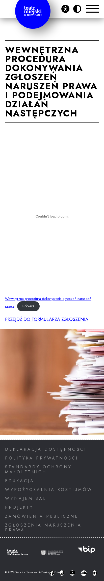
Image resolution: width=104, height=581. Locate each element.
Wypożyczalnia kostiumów (49, 489)
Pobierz (28, 306)
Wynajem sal (25, 498)
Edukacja (19, 480)
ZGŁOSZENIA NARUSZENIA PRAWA (43, 527)
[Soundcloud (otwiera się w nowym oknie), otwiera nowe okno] (84, 573)
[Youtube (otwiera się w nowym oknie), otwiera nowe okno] (72, 573)
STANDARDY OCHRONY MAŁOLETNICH (38, 469)
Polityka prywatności (41, 458)
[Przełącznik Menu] (92, 9)
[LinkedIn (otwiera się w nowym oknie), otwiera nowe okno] (94, 573)
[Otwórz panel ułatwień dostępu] (65, 9)
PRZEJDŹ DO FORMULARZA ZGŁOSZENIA (46, 319)
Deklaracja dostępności (46, 449)
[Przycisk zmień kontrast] (77, 9)
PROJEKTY (19, 507)
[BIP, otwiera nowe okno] (86, 553)
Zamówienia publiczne (42, 516)
